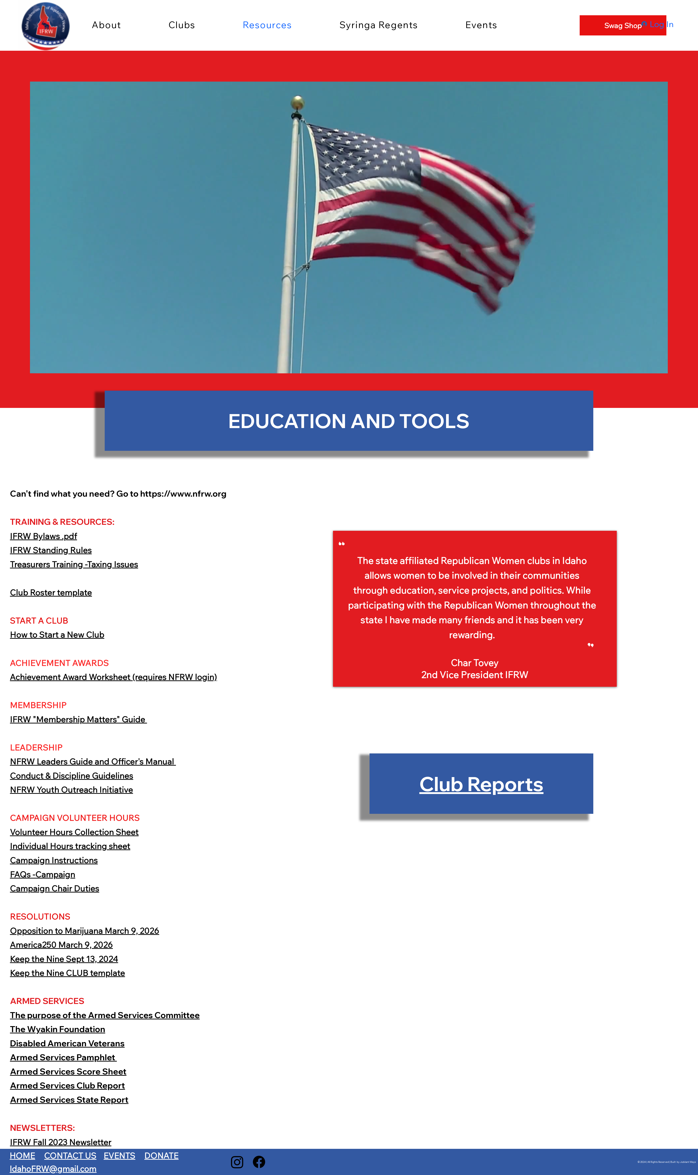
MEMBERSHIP (39, 705)
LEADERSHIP (37, 747)
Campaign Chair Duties (54, 888)
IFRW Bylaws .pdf (43, 536)
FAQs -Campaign (42, 874)
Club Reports (481, 783)
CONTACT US (70, 1155)
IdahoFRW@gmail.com (53, 1168)
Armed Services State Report (69, 1099)
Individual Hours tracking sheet (70, 846)
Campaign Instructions (54, 860)
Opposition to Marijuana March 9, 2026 (84, 930)
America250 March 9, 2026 (61, 944)
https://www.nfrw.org (183, 493)
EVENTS (119, 1155)
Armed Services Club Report (67, 1085)
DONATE (161, 1155)
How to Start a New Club (57, 634)
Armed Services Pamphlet (63, 1057)
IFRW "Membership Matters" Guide (78, 719)
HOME (22, 1155)
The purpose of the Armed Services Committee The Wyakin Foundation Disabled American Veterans (105, 1029)
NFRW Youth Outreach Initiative (71, 789)
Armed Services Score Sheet (68, 1071)
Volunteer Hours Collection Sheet (74, 832)
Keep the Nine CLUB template (67, 972)
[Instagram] (237, 1162)
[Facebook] (259, 1162)
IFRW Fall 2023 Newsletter (60, 1142)
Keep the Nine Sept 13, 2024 (64, 958)
